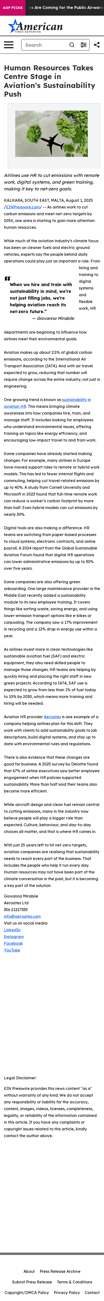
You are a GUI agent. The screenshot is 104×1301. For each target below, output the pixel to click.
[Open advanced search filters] (83, 44)
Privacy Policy (67, 1292)
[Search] (72, 44)
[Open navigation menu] (9, 45)
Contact (92, 1292)
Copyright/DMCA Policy (27, 1292)
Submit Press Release (32, 1282)
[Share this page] (96, 45)
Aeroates (52, 716)
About (29, 1271)
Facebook (13, 943)
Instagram (14, 936)
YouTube (12, 950)
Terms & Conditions (74, 1282)
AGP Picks (12, 8)
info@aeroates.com (22, 916)
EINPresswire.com (23, 207)
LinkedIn (12, 929)
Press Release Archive (60, 1271)
